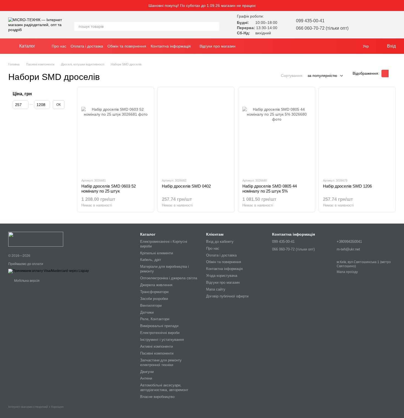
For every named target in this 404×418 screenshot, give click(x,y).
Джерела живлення (156, 285)
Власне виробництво (157, 397)
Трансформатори (154, 292)
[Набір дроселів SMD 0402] (196, 132)
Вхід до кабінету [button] (220, 241)
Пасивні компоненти (156, 353)
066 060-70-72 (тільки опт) (322, 28)
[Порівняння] (377, 24)
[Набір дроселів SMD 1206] (357, 132)
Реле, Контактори (154, 319)
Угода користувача (221, 276)
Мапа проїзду (347, 272)
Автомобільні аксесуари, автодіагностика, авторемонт (164, 387)
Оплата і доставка (87, 46)
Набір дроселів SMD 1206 (347, 186)
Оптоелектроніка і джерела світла (168, 278)
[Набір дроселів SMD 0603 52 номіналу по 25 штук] (115, 132)
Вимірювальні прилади (159, 326)
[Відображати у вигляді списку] (392, 73)
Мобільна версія (26, 281)
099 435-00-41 (310, 20)
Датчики (147, 312)
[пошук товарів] (215, 26)
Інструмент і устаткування (162, 340)
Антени (146, 378)
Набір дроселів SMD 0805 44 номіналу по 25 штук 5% (269, 188)
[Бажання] (362, 24)
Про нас (59, 46)
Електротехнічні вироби (159, 333)
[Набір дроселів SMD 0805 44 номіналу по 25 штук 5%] (276, 132)
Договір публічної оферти (227, 296)
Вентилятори (151, 305)
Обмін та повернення (126, 46)
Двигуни (147, 372)
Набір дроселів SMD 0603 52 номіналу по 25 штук (108, 188)
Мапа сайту (215, 289)
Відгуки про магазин (218, 46)
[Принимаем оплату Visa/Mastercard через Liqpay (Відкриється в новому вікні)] (48, 271)
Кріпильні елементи (156, 253)
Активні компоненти (156, 346)
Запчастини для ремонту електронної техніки (161, 362)
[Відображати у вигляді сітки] (385, 73)
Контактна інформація (171, 46)
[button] (399, 5)
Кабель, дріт (150, 260)
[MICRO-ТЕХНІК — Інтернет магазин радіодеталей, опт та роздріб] (35, 239)
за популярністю (322, 75)
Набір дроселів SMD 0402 (186, 186)
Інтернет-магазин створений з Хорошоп (35, 406)
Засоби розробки (154, 299)
